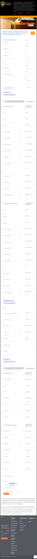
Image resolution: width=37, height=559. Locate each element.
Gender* (5, 385)
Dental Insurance (14, 545)
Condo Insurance (14, 525)
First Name (5, 42)
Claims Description (7, 345)
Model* (5, 125)
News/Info (22, 529)
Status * (5, 404)
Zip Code (27, 65)
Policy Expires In (6, 326)
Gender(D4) (27, 437)
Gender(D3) (6, 437)
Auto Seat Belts (6, 176)
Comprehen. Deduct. (29, 162)
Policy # (5, 307)
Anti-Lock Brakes (7, 188)
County (26, 71)
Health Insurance (14, 550)
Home (21, 521)
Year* (4, 113)
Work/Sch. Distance (28, 143)
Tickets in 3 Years (28, 312)
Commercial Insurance (13, 539)
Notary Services (23, 525)
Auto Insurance (14, 527)
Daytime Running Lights (8, 194)
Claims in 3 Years (6, 332)
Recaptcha (5, 481)
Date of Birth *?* (6, 398)
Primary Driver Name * (7, 379)
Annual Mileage (28, 156)
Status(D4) (27, 456)
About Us (21, 523)
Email (5, 61)
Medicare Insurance (13, 553)
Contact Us (33, 33)
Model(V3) (5, 222)
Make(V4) (27, 215)
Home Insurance (14, 521)
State (26, 58)
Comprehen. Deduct (7, 163)
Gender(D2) (27, 385)
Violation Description (29, 325)
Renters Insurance (14, 523)
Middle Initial (6, 48)
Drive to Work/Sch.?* (7, 131)
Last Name (5, 55)
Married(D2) (27, 391)
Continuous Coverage (7, 319)
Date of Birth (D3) (7, 450)
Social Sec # (6, 417)
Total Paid (5, 351)
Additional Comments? (8, 74)
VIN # (26, 169)
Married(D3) (6, 443)
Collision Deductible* (7, 150)
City (26, 52)
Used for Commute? (29, 131)
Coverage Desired (28, 331)
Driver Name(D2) (28, 379)
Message (26, 338)
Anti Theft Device (6, 182)
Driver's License (6, 410)
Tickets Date (27, 319)
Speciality (13, 543)
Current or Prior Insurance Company (10, 313)
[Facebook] (30, 522)
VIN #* (5, 169)
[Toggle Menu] (2, 16)
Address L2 (27, 46)
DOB (26, 77)
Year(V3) (5, 210)
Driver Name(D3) (6, 431)
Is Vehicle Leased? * (7, 138)
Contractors (13, 541)
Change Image (12, 485)
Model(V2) (27, 124)
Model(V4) (27, 222)
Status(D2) (27, 404)
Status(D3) (5, 456)
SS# (26, 84)
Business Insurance (13, 536)
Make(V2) (27, 118)
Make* (5, 119)
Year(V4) (26, 209)
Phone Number (6, 67)
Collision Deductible (29, 150)
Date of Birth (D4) (28, 450)
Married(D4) (27, 443)
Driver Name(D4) (28, 431)
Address (26, 40)
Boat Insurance (14, 533)
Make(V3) (5, 216)
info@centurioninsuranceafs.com (21, 14)
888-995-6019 (4, 530)
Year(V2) (26, 112)
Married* (5, 391)
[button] (4, 538)
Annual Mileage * (7, 157)
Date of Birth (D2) (28, 398)
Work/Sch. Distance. (7, 144)
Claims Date (6, 338)
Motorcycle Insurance (13, 530)
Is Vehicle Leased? (28, 137)
